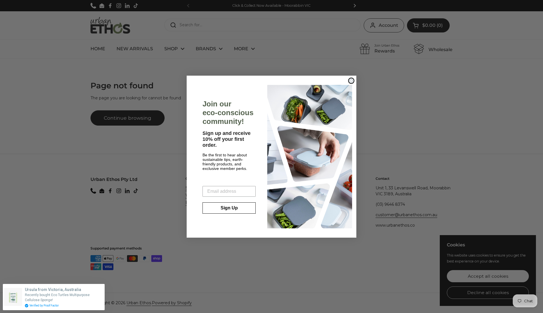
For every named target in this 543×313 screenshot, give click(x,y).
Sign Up (229, 207)
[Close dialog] (351, 81)
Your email (213, 181)
